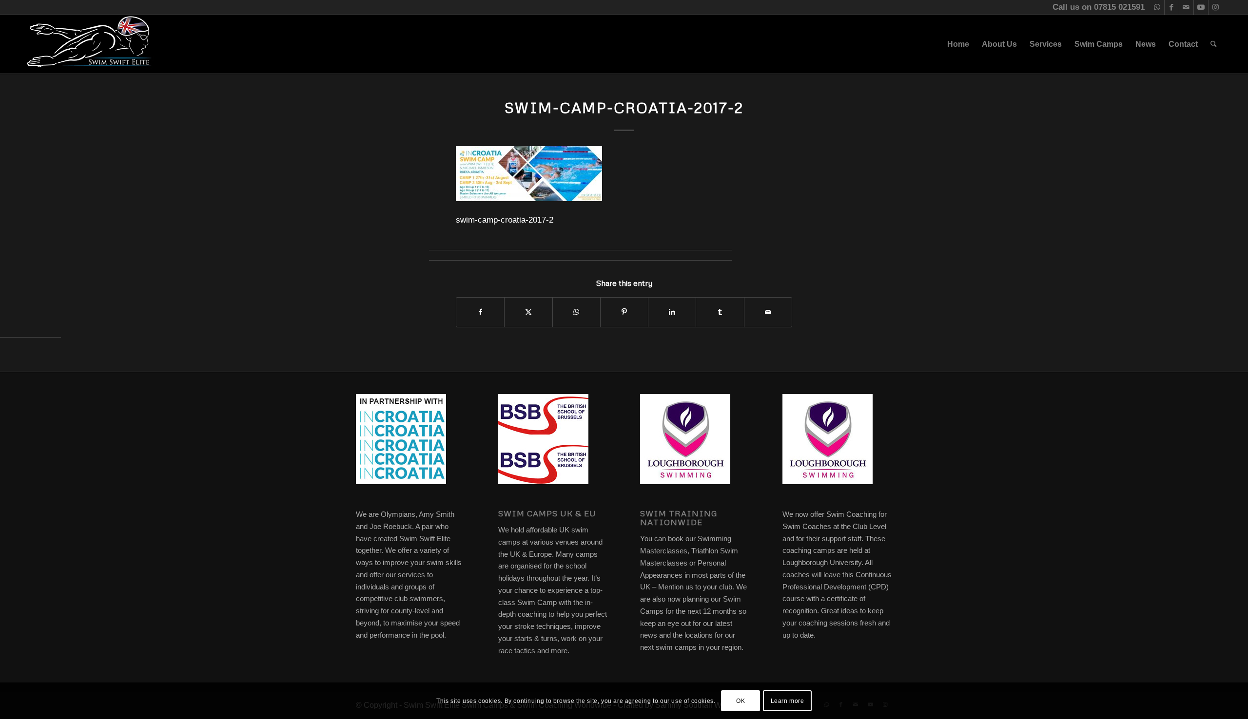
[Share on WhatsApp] (576, 312)
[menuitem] (958, 44)
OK (740, 700)
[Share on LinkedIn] (672, 312)
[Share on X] (528, 312)
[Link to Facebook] (1172, 7)
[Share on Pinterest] (624, 312)
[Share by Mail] (768, 312)
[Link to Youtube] (1201, 7)
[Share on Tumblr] (719, 312)
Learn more (787, 700)
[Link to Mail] (1186, 7)
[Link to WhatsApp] (1157, 7)
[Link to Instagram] (1216, 7)
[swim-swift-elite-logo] (89, 44)
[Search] (1213, 44)
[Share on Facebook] (480, 312)
